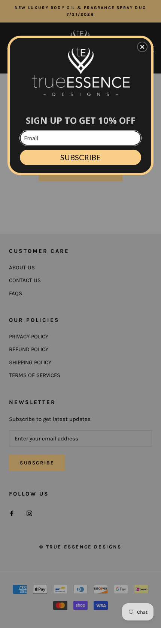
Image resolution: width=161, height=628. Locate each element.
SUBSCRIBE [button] (80, 157)
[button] (142, 46)
